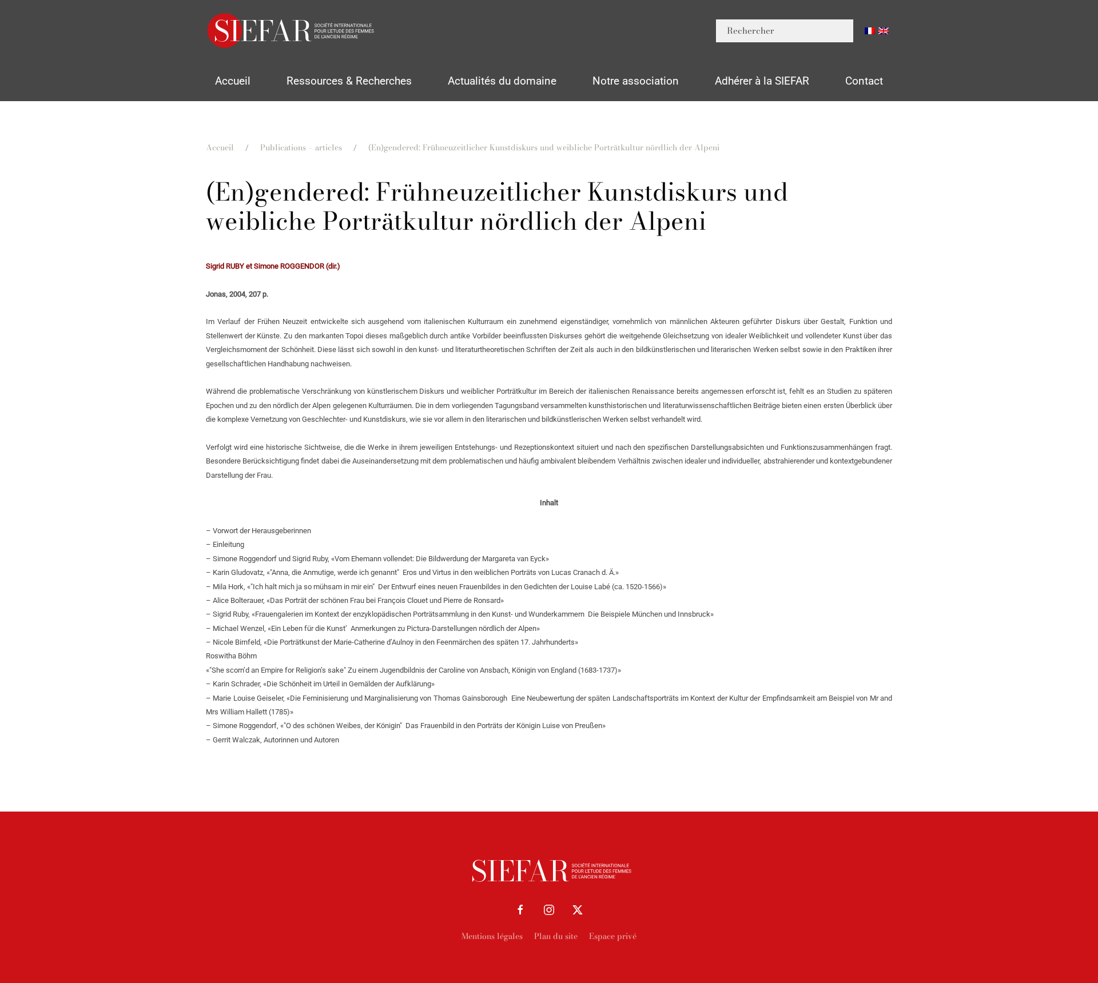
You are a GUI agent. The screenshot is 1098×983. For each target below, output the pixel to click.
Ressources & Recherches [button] (349, 80)
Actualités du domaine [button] (502, 80)
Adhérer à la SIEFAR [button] (762, 80)
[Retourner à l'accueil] (291, 30)
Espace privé (612, 936)
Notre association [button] (635, 80)
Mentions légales (492, 936)
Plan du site (556, 936)
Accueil (232, 80)
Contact (864, 80)
